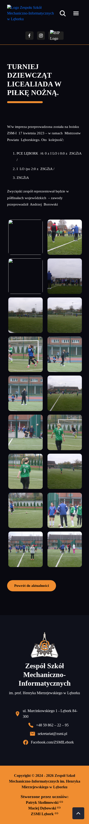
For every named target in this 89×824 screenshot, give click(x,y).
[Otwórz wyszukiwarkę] (62, 13)
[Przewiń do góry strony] (78, 813)
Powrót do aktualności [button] (31, 585)
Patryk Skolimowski (42, 802)
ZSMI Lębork (43, 814)
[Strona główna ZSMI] (32, 13)
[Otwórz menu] (76, 13)
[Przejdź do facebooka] (29, 35)
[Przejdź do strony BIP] (56, 35)
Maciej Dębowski (42, 808)
